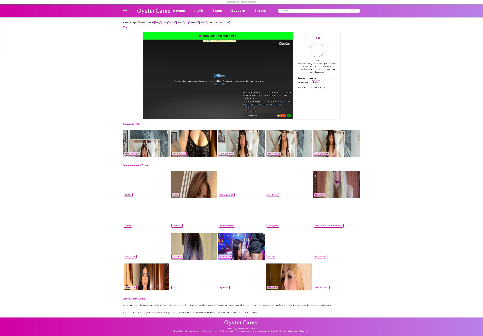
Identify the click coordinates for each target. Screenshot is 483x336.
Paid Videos (249, 2)
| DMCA (251, 328)
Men (218, 10)
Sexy (158, 22)
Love (165, 22)
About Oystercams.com (238, 328)
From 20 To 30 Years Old (219, 22)
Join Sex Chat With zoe (219, 36)
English (180, 22)
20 (187, 22)
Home (180, 10)
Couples (240, 10)
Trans (261, 10)
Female (142, 22)
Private (172, 22)
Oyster (154, 10)
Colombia (194, 22)
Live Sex (234, 2)
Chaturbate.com (318, 87)
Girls (200, 10)
